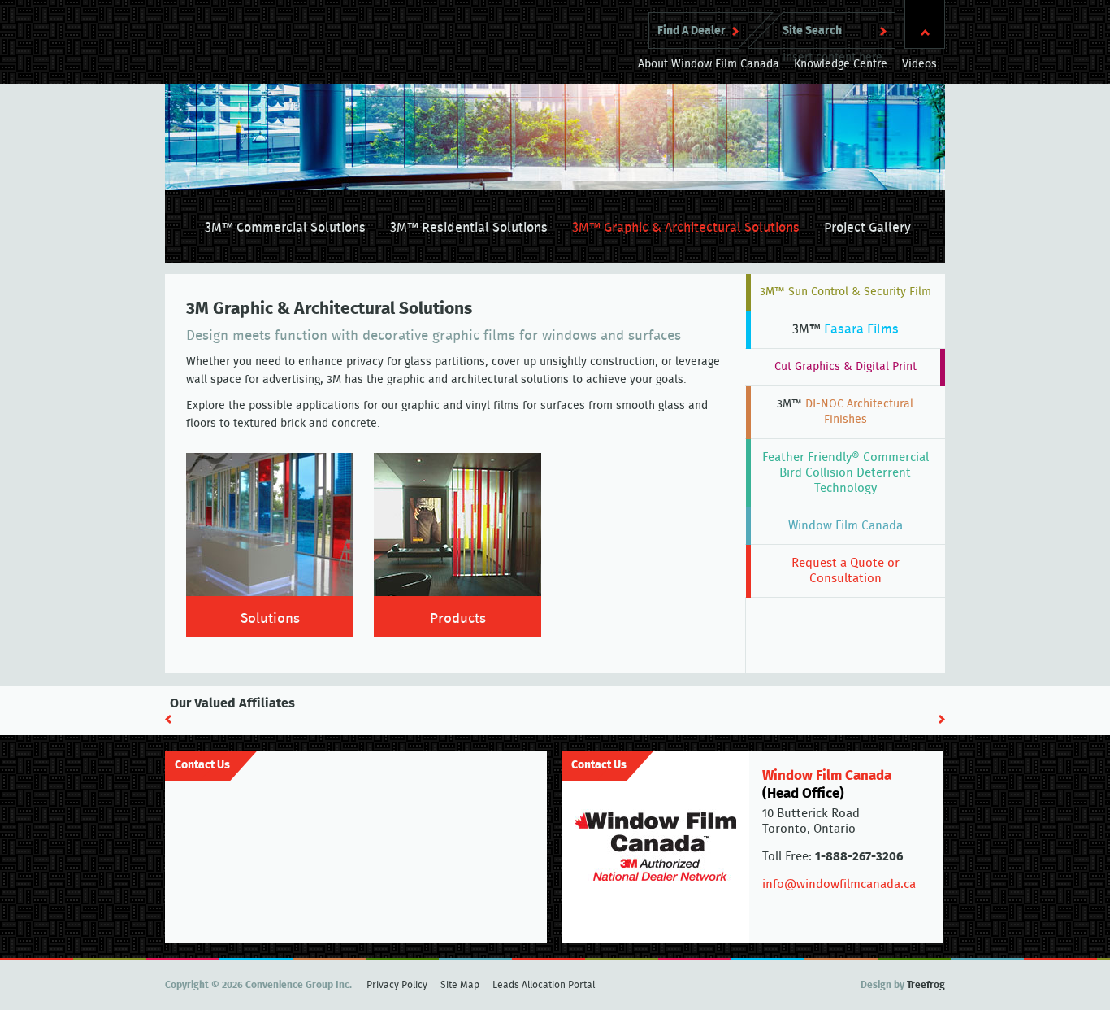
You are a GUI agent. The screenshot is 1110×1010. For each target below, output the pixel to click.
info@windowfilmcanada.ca (839, 884)
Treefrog (926, 985)
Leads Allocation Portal (543, 985)
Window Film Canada (845, 526)
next (942, 719)
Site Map (459, 985)
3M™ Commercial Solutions (285, 227)
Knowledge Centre (840, 64)
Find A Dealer (691, 31)
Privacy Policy (396, 985)
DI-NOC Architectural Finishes (845, 411)
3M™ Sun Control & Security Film (845, 292)
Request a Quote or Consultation (845, 571)
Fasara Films (845, 329)
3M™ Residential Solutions (469, 227)
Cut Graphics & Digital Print (845, 366)
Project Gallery (867, 227)
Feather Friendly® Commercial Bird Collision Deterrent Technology (845, 472)
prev (168, 719)
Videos (919, 64)
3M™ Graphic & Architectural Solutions (686, 227)
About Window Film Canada (708, 64)
